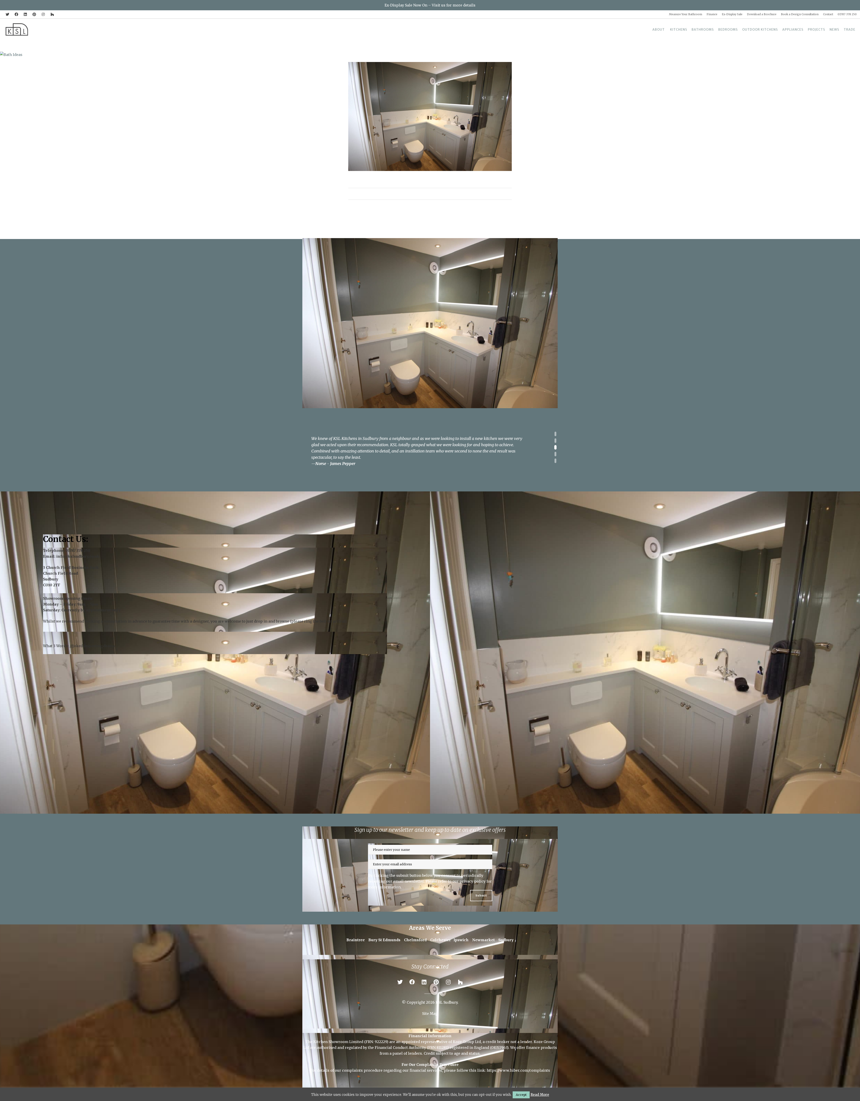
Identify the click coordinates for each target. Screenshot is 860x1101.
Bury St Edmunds (384, 939)
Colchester (440, 939)
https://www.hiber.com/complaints (518, 1070)
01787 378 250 (78, 550)
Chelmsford (415, 939)
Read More (540, 1094)
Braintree (355, 939)
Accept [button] (521, 1095)
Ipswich (461, 939)
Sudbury (506, 939)
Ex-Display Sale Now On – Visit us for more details (430, 5)
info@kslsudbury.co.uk (77, 556)
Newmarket (483, 939)
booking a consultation (106, 621)
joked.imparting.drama (94, 645)
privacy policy (473, 881)
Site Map (430, 1013)
